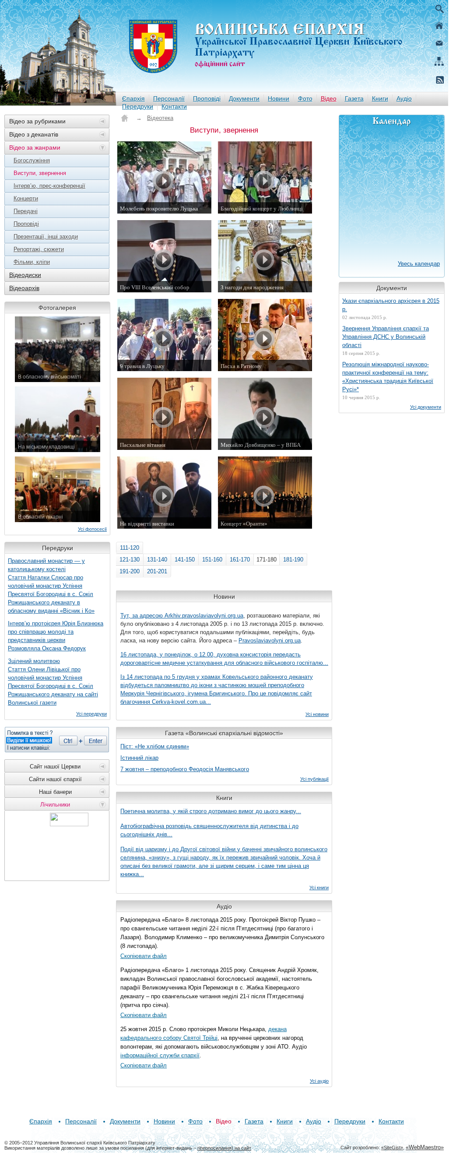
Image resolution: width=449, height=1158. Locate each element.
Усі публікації (314, 779)
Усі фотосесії (92, 529)
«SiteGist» (392, 1147)
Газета (354, 98)
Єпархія (133, 98)
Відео (329, 98)
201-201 (157, 571)
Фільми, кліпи (32, 262)
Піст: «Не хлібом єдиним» (154, 746)
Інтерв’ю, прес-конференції (49, 185)
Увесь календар (419, 263)
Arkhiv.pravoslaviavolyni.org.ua (204, 615)
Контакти (174, 106)
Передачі (26, 211)
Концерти (26, 198)
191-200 (129, 571)
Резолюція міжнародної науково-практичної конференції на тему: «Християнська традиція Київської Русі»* (387, 377)
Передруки (137, 106)
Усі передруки (91, 713)
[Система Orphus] (56, 739)
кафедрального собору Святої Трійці (168, 1038)
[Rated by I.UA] (69, 824)
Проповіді (207, 98)
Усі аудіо (319, 1081)
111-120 (129, 547)
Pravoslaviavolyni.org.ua (270, 640)
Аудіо (404, 98)
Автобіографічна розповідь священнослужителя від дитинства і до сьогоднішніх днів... (209, 830)
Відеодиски (25, 274)
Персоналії (169, 98)
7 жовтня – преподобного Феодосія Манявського (184, 769)
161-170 (240, 559)
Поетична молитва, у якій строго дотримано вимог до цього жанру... (210, 811)
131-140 (157, 559)
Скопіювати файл (143, 956)
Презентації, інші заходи (46, 236)
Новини (278, 98)
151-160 (212, 559)
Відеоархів (24, 287)
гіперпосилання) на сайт (224, 1148)
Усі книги (319, 887)
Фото (305, 98)
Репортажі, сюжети (39, 249)
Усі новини (317, 714)
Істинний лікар (139, 757)
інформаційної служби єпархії (160, 1055)
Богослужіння (32, 160)
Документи (244, 98)
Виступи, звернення (40, 173)
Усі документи (425, 407)
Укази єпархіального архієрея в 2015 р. (390, 305)
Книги (380, 98)
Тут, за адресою (142, 615)
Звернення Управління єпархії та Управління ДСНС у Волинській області (385, 336)
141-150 (185, 559)
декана (277, 1029)
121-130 (129, 559)
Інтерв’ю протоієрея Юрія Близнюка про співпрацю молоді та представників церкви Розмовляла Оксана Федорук (55, 636)
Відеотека (160, 118)
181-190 (293, 559)
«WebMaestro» (425, 1147)
